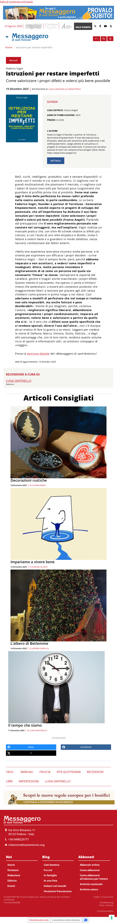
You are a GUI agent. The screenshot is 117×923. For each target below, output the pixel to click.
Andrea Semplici (40, 648)
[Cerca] (104, 38)
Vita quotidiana (69, 772)
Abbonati (86, 857)
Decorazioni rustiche (29, 480)
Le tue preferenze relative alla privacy (66, 920)
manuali (27, 772)
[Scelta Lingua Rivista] (110, 38)
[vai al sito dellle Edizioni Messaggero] (66, 26)
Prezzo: (51, 119)
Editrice (12, 880)
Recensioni (95, 772)
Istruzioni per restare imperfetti (34, 47)
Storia (11, 864)
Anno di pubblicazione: (61, 115)
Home (8, 47)
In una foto (50, 880)
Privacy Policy (107, 897)
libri (9, 781)
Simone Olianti (40, 566)
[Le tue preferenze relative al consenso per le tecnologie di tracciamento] (112, 918)
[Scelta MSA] (7, 37)
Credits (96, 897)
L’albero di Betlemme (29, 643)
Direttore (13, 870)
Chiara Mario (39, 485)
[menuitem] (22, 870)
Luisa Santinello (38, 730)
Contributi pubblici (105, 911)
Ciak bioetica (51, 864)
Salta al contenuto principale (16, 1)
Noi (9, 857)
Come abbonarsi (90, 870)
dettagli (55, 160)
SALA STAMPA (83, 27)
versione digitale (38, 353)
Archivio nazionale (91, 884)
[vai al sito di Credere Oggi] (51, 26)
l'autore (52, 130)
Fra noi (48, 870)
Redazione (13, 875)
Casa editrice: (55, 110)
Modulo (109, 905)
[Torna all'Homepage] (30, 37)
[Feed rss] (111, 26)
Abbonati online (89, 864)
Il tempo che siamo (25, 725)
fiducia (44, 772)
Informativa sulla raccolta (39, 920)
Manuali (13, 60)
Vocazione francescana (58, 891)
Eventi (11, 886)
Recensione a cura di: (23, 374)
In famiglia (50, 875)
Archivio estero (89, 889)
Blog (46, 857)
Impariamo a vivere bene (33, 561)
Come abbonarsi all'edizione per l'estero (94, 877)
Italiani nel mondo (55, 886)
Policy (101, 905)
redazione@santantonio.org (26, 845)
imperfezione (29, 781)
